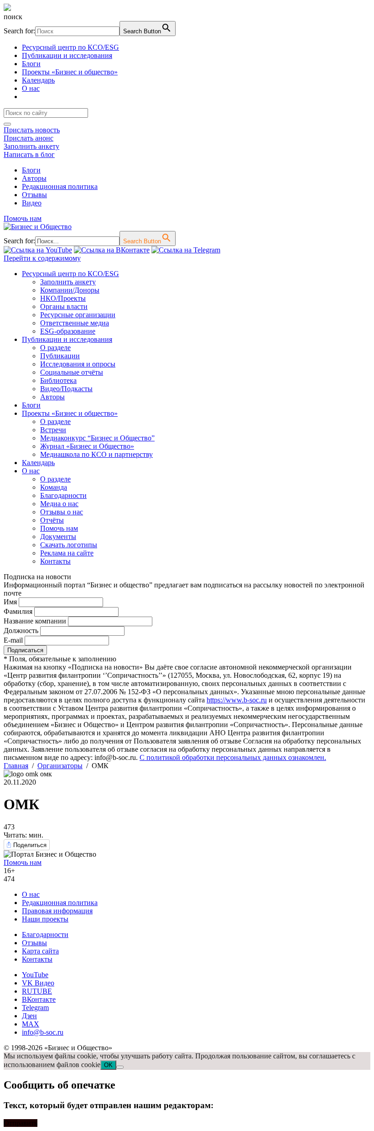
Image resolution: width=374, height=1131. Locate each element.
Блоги (31, 64)
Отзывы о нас (61, 512)
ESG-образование (67, 331)
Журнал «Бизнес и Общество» (87, 446)
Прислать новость (32, 130)
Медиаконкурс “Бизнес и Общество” (97, 438)
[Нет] (120, 1067)
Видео (32, 203)
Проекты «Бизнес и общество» (70, 72)
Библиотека (58, 380)
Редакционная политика (60, 186)
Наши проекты (45, 919)
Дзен (29, 1016)
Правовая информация (57, 911)
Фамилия (18, 611)
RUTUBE (37, 991)
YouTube (35, 975)
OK (108, 1065)
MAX (30, 1024)
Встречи (53, 430)
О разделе (55, 347)
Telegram (35, 1007)
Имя (10, 602)
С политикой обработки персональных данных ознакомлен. (233, 757)
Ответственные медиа (74, 323)
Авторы (34, 178)
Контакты (55, 561)
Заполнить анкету (31, 146)
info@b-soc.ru (42, 1032)
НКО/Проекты (63, 298)
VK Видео (38, 983)
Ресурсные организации (77, 315)
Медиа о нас (59, 504)
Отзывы (34, 195)
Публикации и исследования (67, 55)
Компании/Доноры (69, 290)
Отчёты (52, 520)
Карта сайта (40, 951)
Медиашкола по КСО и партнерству (96, 454)
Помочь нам (23, 218)
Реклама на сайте (67, 553)
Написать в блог (29, 154)
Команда (53, 487)
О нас (31, 88)
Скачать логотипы (68, 545)
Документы (58, 536)
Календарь (38, 80)
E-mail (13, 640)
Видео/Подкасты (66, 389)
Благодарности (63, 495)
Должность (21, 630)
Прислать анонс (28, 138)
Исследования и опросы (77, 364)
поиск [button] (13, 17)
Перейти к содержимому (42, 258)
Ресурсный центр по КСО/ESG (70, 47)
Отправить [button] (20, 1123)
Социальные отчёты (71, 372)
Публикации (60, 356)
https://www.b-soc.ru (237, 700)
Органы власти (64, 306)
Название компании (35, 621)
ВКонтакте (39, 999)
